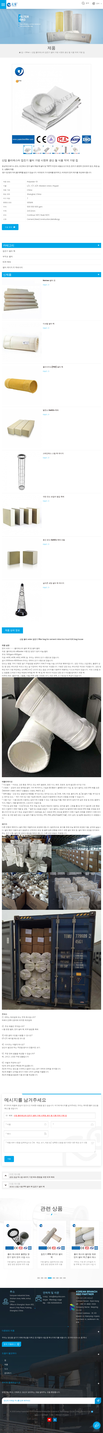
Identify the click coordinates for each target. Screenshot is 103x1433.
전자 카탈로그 (10, 1344)
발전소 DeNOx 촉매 (51, 410)
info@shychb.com (57, 1296)
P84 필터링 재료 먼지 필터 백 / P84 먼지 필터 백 (89, 1256)
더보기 (45, 285)
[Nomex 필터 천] (22, 299)
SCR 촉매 (7, 262)
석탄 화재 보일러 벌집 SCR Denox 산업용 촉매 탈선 (56, 1256)
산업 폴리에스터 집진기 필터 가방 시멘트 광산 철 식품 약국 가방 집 (40, 1115)
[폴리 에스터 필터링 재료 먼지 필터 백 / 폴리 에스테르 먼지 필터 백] (23, 1236)
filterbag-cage (55, 1299)
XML (52, 1415)
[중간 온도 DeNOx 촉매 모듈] (22, 558)
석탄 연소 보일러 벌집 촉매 (53, 496)
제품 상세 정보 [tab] (12, 630)
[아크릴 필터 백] (22, 342)
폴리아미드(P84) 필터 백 (53, 367)
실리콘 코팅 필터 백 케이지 (53, 583)
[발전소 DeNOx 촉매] (22, 429)
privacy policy (62, 1415)
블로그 (37, 1415)
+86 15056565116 (54, 1303)
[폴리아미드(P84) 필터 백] (22, 385)
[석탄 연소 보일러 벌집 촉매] (22, 515)
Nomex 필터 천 (49, 280)
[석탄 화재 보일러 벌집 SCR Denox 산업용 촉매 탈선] (56, 1236)
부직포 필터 (8, 256)
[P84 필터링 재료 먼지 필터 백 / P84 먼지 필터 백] (90, 1236)
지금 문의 (8, 227)
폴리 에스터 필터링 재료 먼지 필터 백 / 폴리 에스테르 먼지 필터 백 (23, 1256)
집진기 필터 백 (9, 251)
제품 (6, 1364)
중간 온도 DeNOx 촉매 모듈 (54, 539)
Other (27, 52)
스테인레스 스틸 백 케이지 (53, 453)
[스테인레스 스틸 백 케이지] (22, 472)
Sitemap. (44, 1415)
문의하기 (7, 1373)
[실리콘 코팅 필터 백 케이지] (22, 602)
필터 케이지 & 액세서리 (13, 267)
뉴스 (6, 1369)
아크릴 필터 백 (48, 323)
